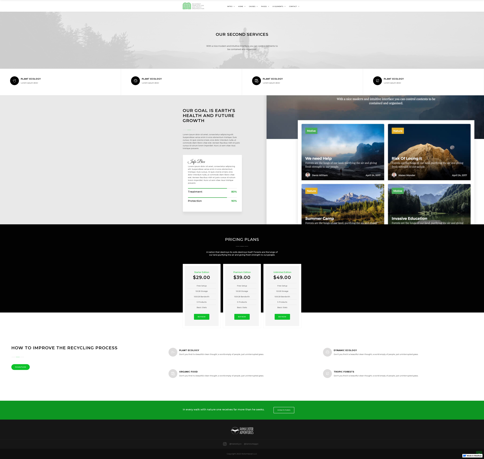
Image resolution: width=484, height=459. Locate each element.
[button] (231, 6)
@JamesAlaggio (251, 444)
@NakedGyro (235, 444)
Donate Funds (20, 367)
